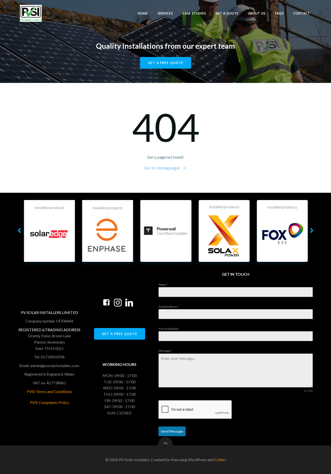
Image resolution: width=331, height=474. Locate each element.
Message (165, 351)
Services (165, 13)
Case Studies (194, 13)
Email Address (168, 306)
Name (163, 284)
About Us (256, 13)
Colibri (220, 459)
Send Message (172, 431)
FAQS (279, 13)
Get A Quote (226, 13)
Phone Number (168, 328)
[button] (19, 231)
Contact (301, 13)
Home (143, 13)
